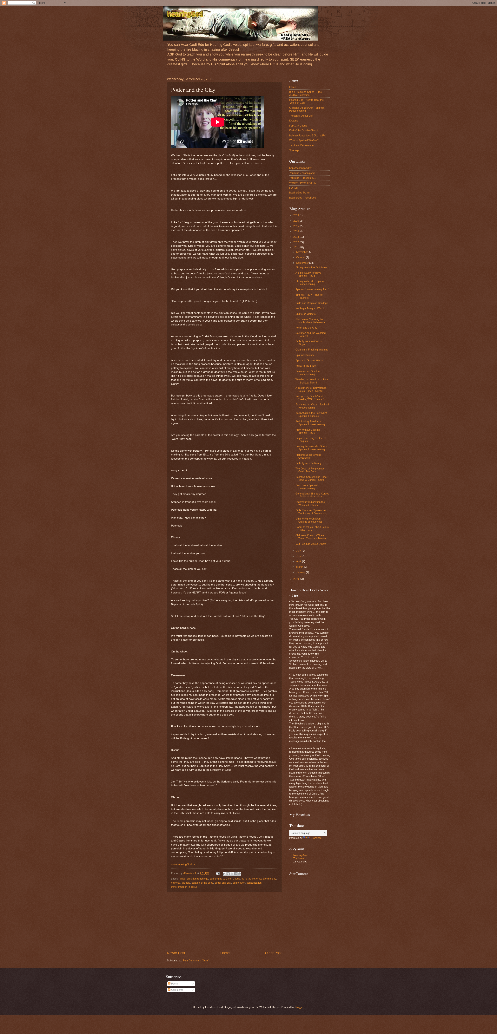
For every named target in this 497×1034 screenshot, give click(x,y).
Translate (316, 837)
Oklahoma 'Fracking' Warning (311, 349)
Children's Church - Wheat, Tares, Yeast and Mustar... (311, 537)
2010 (296, 579)
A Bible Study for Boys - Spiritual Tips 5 (309, 274)
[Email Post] (217, 873)
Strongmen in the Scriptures (311, 267)
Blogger (299, 1007)
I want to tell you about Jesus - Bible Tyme (312, 528)
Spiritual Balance (305, 355)
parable (186, 882)
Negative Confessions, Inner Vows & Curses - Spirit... (311, 478)
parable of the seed (202, 882)
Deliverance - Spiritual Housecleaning (307, 373)
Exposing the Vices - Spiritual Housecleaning (312, 406)
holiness (175, 882)
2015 (296, 226)
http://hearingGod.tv (300, 168)
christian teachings (197, 878)
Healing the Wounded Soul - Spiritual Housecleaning (311, 448)
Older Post (273, 953)
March (300, 566)
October (301, 257)
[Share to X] (232, 874)
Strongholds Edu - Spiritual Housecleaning (310, 282)
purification (239, 882)
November (302, 252)
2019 (296, 215)
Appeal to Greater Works (309, 360)
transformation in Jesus (184, 886)
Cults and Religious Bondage (311, 303)
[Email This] (225, 874)
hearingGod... (301, 855)
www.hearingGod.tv (183, 864)
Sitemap (294, 150)
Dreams (293, 120)
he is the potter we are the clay (259, 878)
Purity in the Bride (305, 365)
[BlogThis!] (228, 874)
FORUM (293, 187)
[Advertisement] (224, 921)
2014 (296, 231)
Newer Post (176, 953)
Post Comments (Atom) (196, 960)
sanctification (254, 882)
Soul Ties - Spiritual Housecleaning (306, 487)
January (301, 572)
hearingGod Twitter (299, 192)
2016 (296, 220)
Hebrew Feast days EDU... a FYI (307, 135)
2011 (296, 247)
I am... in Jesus (298, 125)
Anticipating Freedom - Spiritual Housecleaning (310, 423)
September (302, 262)
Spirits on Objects (305, 313)
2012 (296, 242)
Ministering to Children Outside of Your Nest (308, 520)
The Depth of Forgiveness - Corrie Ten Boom (310, 470)
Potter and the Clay (306, 327)
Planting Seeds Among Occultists (308, 456)
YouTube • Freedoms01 (302, 177)
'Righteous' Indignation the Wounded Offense (310, 503)
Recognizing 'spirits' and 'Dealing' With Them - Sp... (311, 398)
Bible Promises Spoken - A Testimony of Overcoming (311, 512)
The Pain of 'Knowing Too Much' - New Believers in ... (312, 321)
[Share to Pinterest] (239, 874)
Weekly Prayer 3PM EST (303, 182)
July (299, 550)
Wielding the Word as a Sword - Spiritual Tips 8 (312, 381)
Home (225, 953)
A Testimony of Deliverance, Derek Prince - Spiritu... (311, 389)
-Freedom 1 (190, 873)
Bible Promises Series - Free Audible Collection (305, 93)
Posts (174, 983)
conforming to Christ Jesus (225, 878)
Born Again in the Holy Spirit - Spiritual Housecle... (312, 414)
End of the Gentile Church (303, 130)
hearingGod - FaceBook (302, 197)
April (299, 561)
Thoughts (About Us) (301, 115)
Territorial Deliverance (301, 145)
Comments (176, 989)
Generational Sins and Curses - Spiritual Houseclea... (312, 495)
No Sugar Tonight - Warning (310, 308)
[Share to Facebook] (236, 874)
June (299, 556)
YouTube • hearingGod (302, 173)
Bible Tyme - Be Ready (308, 463)
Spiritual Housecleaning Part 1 (312, 289)
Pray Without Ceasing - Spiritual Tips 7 (308, 431)
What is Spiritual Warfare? (304, 140)
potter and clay (223, 882)
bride (182, 878)
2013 (296, 236)
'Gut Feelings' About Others (310, 543)
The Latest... (299, 858)
